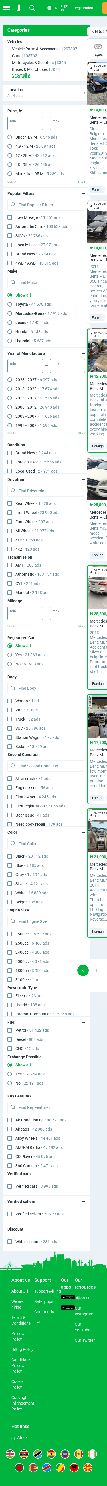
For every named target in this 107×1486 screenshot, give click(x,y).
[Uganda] (24, 1454)
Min (13, 121)
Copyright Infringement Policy (22, 1403)
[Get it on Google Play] (68, 1308)
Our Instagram (84, 1311)
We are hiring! (17, 1304)
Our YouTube (82, 1327)
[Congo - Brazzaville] (60, 1467)
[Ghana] (51, 1454)
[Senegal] (78, 1454)
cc (33, 934)
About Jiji (19, 1291)
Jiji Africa (19, 1437)
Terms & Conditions (21, 1320)
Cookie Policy (17, 1384)
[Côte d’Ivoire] (92, 1454)
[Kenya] (10, 1454)
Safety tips (43, 1301)
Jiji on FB (83, 1298)
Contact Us (44, 1311)
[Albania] (74, 1467)
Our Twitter (85, 1340)
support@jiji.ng (47, 1291)
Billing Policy (22, 1349)
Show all (23, 295)
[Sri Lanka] (33, 1467)
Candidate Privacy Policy (20, 1365)
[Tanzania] (37, 1454)
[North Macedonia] (87, 1467)
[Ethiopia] (65, 1454)
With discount (36, 1242)
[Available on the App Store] (68, 1298)
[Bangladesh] (19, 1467)
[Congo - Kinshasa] (46, 1467)
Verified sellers (39, 1214)
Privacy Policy (18, 1336)
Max (56, 121)
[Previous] (83, 970)
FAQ (38, 1322)
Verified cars (36, 1186)
